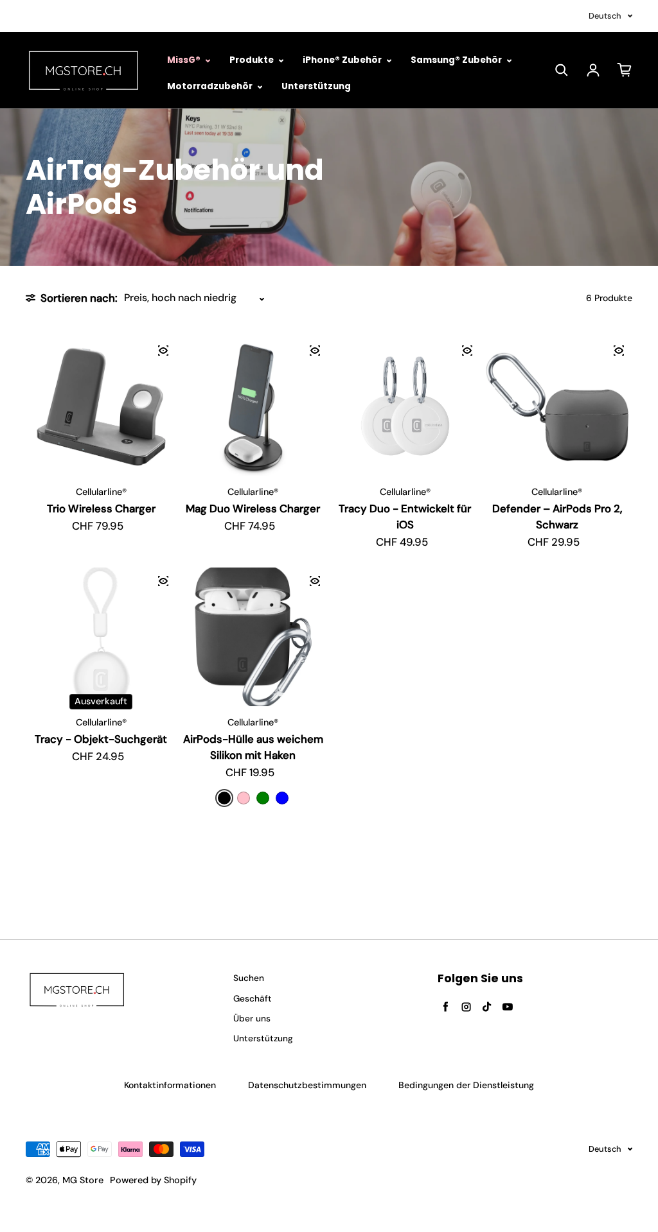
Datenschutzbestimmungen (307, 1085)
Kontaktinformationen (170, 1085)
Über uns (252, 1018)
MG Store (82, 1180)
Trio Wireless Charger (101, 508)
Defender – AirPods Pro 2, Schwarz (557, 516)
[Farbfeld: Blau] (282, 798)
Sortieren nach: (79, 298)
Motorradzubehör (210, 86)
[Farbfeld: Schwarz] (224, 798)
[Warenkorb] (624, 70)
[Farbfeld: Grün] (262, 798)
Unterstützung (316, 86)
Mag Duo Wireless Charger (253, 508)
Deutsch (605, 15)
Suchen (248, 978)
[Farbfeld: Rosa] (243, 798)
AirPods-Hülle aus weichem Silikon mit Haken (253, 747)
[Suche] (561, 70)
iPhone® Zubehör (343, 60)
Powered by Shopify (153, 1180)
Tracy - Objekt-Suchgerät (101, 739)
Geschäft (252, 998)
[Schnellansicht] (163, 350)
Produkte (252, 60)
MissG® (184, 60)
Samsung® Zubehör (457, 60)
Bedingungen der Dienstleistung (466, 1085)
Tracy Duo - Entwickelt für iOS (405, 516)
